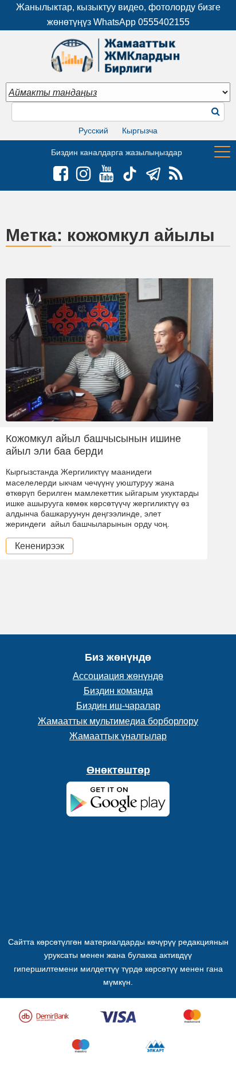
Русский (93, 130)
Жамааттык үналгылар (118, 736)
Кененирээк (39, 546)
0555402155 (164, 22)
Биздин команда (118, 691)
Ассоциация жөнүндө (118, 676)
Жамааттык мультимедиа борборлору (118, 721)
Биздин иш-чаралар (118, 706)
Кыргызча (140, 130)
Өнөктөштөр (118, 770)
